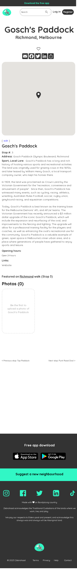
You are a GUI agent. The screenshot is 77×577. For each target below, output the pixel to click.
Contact (68, 560)
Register (68, 12)
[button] (38, 95)
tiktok (72, 493)
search (46, 12)
